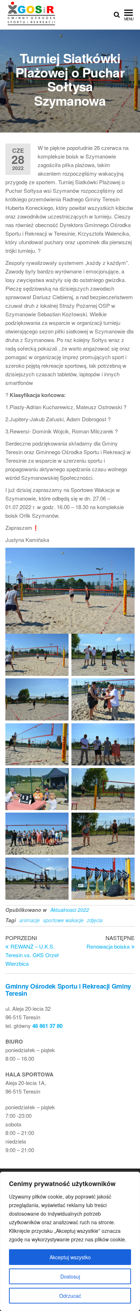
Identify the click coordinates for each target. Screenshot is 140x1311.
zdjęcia (95, 920)
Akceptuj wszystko (70, 1257)
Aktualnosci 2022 (69, 909)
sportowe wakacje (63, 920)
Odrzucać (70, 1295)
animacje (29, 920)
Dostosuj (70, 1276)
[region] (70, 1241)
